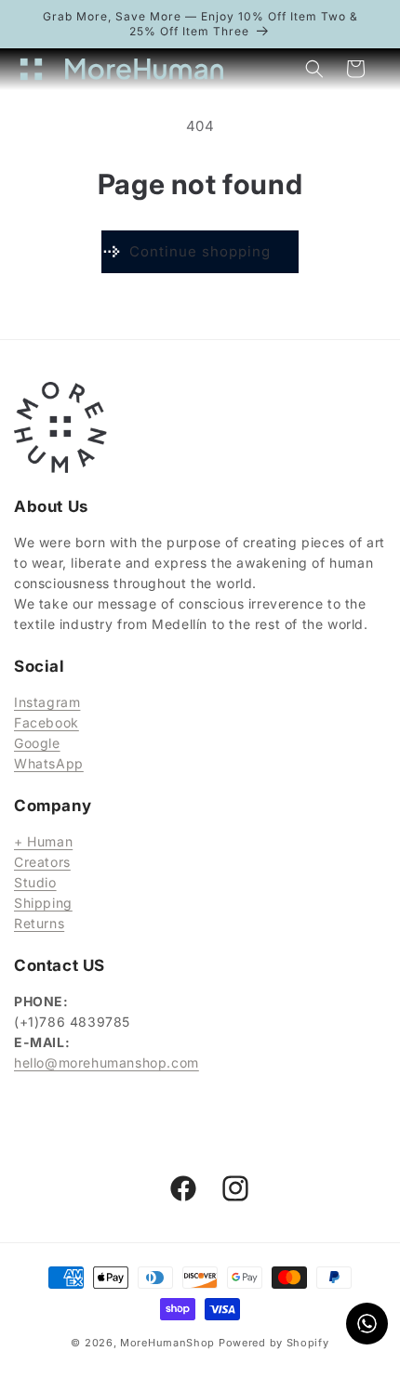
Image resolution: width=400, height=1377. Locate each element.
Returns (39, 923)
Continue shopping (200, 251)
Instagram (47, 702)
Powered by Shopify (274, 1342)
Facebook (46, 722)
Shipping (43, 903)
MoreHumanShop (167, 1342)
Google (37, 743)
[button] (37, 68)
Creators (42, 862)
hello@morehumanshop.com (106, 1062)
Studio (35, 882)
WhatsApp (49, 763)
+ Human (43, 841)
